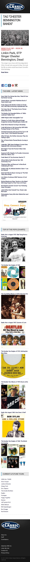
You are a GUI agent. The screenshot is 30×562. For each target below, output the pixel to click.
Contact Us (4, 550)
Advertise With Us (6, 546)
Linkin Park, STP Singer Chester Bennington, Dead (12, 56)
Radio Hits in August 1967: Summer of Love (13, 322)
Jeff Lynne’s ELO (5, 502)
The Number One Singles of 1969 (10, 265)
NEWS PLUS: (6, 48)
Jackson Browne (6, 484)
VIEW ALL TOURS (6, 479)
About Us (3, 535)
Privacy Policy (5, 553)
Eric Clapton (4, 488)
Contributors (4, 539)
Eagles (3, 493)
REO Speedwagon (6, 507)
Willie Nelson (5, 504)
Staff (2, 537)
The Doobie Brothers (7, 491)
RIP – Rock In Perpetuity (11, 49)
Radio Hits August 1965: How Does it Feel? (13, 412)
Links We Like (5, 548)
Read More (4, 72)
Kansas (3, 500)
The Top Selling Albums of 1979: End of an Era (14, 294)
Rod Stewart (4, 511)
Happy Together (5, 497)
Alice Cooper (5, 481)
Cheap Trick (4, 486)
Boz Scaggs (4, 509)
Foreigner (4, 495)
